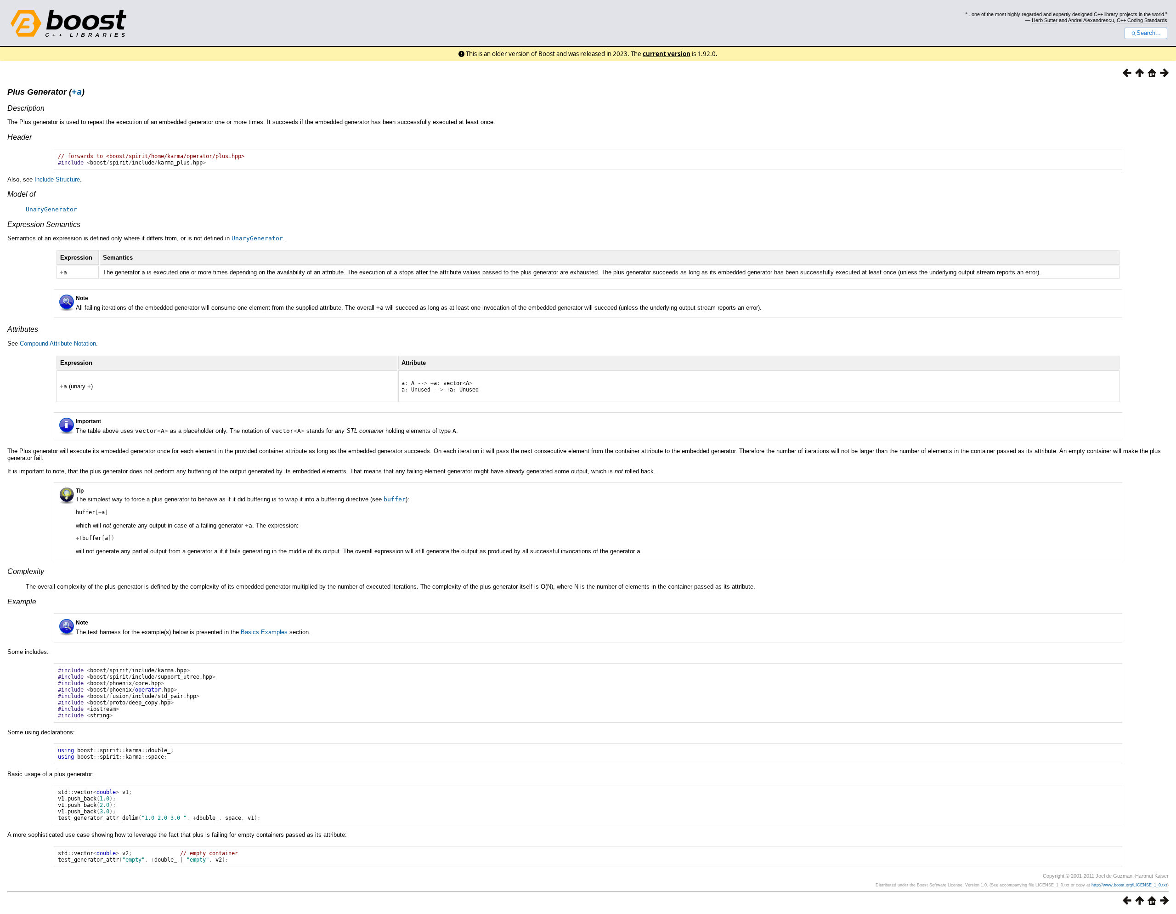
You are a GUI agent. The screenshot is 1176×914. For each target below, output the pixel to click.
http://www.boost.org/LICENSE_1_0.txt (1129, 885)
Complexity (25, 571)
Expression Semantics (43, 224)
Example (21, 602)
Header (19, 137)
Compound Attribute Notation (58, 343)
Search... (1148, 33)
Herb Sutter (1044, 20)
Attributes (22, 329)
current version (666, 54)
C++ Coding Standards (1142, 20)
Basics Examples (264, 632)
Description (26, 108)
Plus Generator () (46, 92)
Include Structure (57, 179)
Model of (21, 194)
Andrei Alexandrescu (1091, 20)
